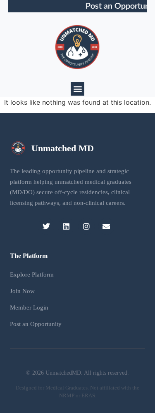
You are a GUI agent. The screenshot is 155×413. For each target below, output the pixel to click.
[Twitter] (46, 226)
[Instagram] (86, 226)
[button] (77, 89)
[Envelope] (106, 226)
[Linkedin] (66, 226)
